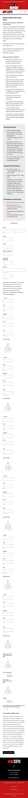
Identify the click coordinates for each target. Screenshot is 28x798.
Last (15, 233)
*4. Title (5, 476)
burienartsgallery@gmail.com (14, 215)
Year (4, 305)
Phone (5, 236)
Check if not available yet (10, 675)
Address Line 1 (6, 272)
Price (4, 321)
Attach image (6, 339)
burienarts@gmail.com (14, 777)
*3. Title (5, 416)
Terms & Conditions (14, 789)
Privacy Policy (14, 786)
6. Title (4, 594)
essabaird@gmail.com (12, 216)
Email (4, 243)
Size (4, 330)
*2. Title (5, 357)
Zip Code (5, 278)
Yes (7, 709)
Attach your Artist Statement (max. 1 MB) (7, 655)
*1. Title (5, 298)
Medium (5, 314)
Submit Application (8, 752)
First (4, 233)
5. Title (4, 535)
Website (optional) (7, 251)
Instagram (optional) (5, 259)
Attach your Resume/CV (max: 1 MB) (7, 681)
